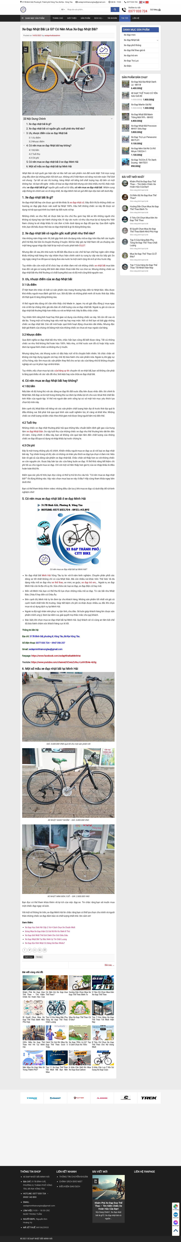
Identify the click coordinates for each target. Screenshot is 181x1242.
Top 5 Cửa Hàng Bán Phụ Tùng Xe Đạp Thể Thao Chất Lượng (143, 243)
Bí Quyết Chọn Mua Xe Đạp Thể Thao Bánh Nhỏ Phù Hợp (144, 230)
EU (80, 245)
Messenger (176, 1225)
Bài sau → (110, 965)
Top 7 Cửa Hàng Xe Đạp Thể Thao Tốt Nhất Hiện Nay (143, 266)
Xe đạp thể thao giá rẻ (134, 50)
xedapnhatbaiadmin (52, 35)
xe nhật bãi (100, 265)
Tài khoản (112, 18)
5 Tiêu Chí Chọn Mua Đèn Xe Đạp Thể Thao (143, 219)
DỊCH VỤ (98, 18)
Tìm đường (176, 1209)
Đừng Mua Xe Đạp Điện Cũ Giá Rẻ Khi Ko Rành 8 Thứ (47, 931)
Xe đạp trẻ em (131, 55)
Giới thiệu (72, 18)
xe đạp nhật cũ (77, 202)
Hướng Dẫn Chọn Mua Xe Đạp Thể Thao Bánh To (144, 207)
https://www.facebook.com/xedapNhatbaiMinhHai (56, 655)
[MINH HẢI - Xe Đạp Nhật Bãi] (38, 9)
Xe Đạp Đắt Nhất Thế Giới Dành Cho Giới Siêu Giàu (46, 935)
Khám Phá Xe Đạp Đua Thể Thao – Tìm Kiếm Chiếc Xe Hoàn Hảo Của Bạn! (143, 184)
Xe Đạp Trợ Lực (131, 60)
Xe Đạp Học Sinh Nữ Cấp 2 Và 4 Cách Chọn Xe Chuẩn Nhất (50, 927)
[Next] (121, 1197)
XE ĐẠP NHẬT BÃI (35, 1238)
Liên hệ (136, 18)
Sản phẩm (85, 18)
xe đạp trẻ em (89, 582)
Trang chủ (58, 18)
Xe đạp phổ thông (132, 45)
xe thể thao (57, 582)
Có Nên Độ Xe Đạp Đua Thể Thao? (143, 196)
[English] (140, 2)
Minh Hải (46, 575)
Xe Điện (127, 66)
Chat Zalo (176, 1217)
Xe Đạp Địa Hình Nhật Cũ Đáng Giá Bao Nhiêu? (45, 943)
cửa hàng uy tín (61, 370)
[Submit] (115, 9)
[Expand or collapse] (111, 119)
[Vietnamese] (147, 2)
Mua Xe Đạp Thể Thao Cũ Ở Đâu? (143, 255)
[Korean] (144, 2)
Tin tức (124, 18)
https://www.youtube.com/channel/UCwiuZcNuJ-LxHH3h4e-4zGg (63, 662)
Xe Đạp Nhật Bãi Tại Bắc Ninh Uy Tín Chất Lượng (46, 939)
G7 (83, 245)
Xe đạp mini (129, 35)
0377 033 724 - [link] (41, 1193)
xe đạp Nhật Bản (35, 431)
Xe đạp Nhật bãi (131, 40)
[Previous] (96, 1197)
